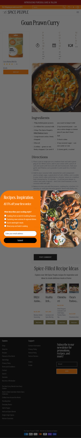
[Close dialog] (77, 196)
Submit (20, 240)
